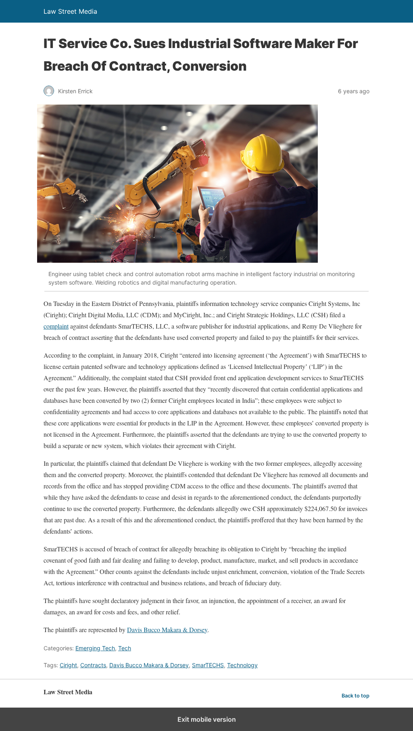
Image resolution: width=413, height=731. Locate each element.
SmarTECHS (208, 665)
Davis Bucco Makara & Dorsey (167, 629)
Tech (124, 648)
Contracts (93, 665)
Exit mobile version (206, 719)
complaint (56, 326)
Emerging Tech (95, 648)
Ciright (68, 665)
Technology (242, 665)
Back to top (355, 696)
